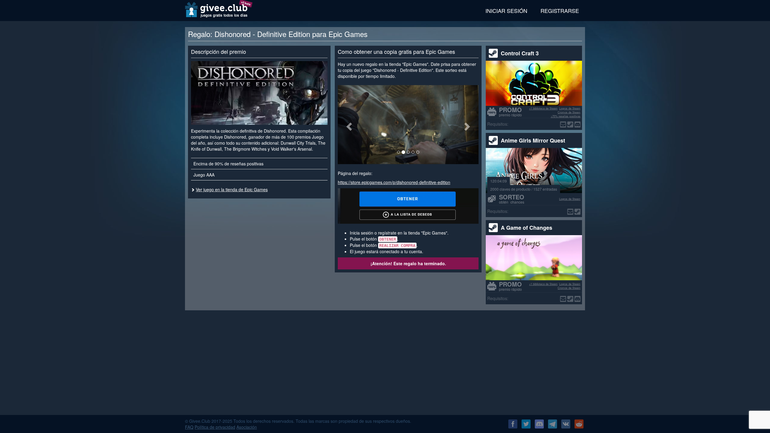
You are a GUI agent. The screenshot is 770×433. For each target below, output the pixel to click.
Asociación (246, 427)
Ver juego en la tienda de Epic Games (232, 189)
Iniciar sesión (506, 10)
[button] (348, 124)
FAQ (189, 427)
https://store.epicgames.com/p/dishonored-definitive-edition (394, 182)
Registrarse (560, 10)
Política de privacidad (215, 427)
